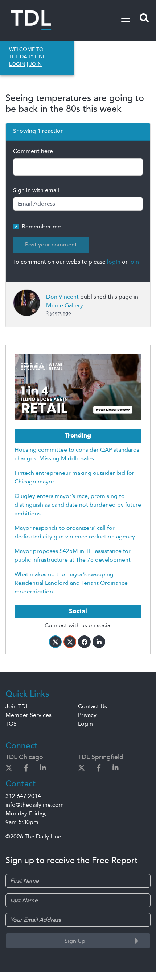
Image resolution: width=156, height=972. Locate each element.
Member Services (28, 715)
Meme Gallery (64, 305)
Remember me (41, 227)
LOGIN (17, 64)
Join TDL (17, 706)
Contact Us (92, 706)
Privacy (87, 715)
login (113, 262)
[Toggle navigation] (125, 19)
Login (85, 724)
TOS (11, 724)
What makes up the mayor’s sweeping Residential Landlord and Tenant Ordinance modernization (71, 583)
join (134, 262)
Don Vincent (62, 297)
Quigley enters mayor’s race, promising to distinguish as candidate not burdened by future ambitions (78, 504)
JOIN (35, 64)
